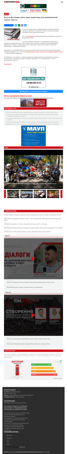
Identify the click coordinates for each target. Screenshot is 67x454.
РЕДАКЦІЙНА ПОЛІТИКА (11, 432)
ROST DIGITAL (46, 452)
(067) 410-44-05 (11, 393)
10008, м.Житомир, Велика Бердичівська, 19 (21, 395)
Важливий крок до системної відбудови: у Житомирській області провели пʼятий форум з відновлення (33, 124)
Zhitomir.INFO (13, 452)
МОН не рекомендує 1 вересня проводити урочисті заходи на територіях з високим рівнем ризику (32, 112)
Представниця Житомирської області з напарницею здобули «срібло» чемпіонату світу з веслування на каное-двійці (33, 228)
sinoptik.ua (22, 447)
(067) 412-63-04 (21, 403)
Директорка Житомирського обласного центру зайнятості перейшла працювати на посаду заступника (32, 122)
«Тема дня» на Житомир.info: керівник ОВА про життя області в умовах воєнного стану (28, 339)
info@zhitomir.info (15, 391)
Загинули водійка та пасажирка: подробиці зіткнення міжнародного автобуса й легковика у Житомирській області (32, 215)
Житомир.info (31, 36)
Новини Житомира (10, 211)
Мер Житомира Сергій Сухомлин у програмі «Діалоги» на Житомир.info (25, 287)
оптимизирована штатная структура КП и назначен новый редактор (43, 51)
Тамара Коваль (20, 397)
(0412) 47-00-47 (11, 403)
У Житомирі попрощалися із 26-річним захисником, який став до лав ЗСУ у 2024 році (25, 224)
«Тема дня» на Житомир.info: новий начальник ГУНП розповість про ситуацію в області (28, 344)
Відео (6, 147)
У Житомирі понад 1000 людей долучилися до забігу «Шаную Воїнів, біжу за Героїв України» (27, 231)
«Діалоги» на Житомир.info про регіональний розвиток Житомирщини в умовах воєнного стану (30, 282)
